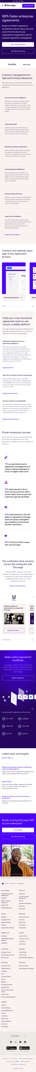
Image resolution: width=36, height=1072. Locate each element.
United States (15, 1036)
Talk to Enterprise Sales (18, 44)
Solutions (13, 883)
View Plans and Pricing (18, 51)
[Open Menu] (2, 6)
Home (6, 883)
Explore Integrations (18, 678)
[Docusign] (10, 5)
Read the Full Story (13, 630)
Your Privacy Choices (11, 1061)
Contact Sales (28, 6)
